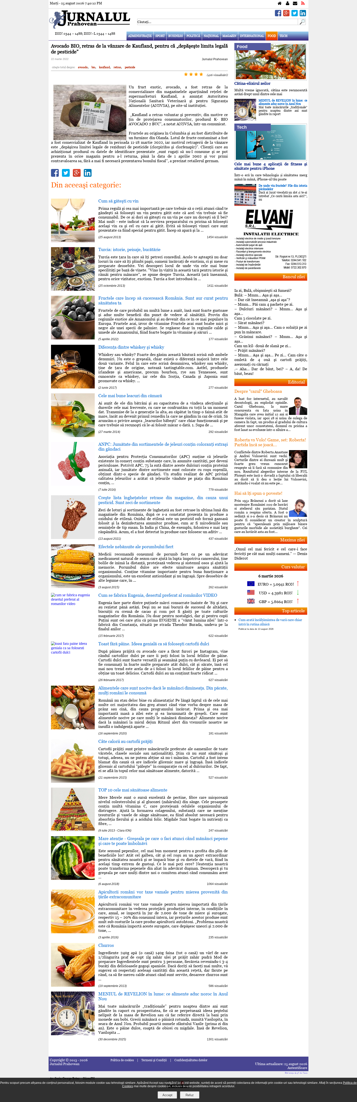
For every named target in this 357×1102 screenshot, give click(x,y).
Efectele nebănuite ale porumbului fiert (135, 546)
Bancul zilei (294, 276)
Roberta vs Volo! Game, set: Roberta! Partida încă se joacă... (270, 442)
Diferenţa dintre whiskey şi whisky (131, 347)
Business (175, 36)
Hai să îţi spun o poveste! (258, 493)
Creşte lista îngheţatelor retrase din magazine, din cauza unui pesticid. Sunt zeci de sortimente (163, 500)
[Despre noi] (287, 3)
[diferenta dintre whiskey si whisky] (73, 387)
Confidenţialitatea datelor (190, 1060)
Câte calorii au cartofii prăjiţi (125, 741)
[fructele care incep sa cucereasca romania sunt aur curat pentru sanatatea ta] (73, 338)
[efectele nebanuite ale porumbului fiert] (73, 587)
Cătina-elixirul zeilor (252, 83)
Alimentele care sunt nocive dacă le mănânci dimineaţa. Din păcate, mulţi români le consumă (163, 690)
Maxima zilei (292, 539)
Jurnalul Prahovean (215, 59)
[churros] (73, 985)
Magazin (229, 36)
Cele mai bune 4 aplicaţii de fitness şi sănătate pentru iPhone (270, 166)
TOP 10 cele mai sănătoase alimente (132, 789)
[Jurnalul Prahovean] (280, 3)
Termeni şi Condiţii (154, 1060)
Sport (160, 36)
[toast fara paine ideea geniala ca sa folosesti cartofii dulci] (73, 652)
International (252, 36)
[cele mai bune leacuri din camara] (73, 436)
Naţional (211, 36)
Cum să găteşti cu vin (118, 200)
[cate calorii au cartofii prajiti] (73, 781)
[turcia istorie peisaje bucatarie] (73, 289)
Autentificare (297, 1068)
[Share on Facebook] (278, 15)
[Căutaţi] (302, 24)
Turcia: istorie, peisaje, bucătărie (129, 249)
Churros (106, 945)
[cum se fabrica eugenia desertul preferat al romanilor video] (73, 604)
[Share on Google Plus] (286, 15)
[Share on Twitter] (294, 15)
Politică (193, 36)
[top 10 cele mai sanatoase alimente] (73, 830)
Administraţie (140, 36)
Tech (284, 36)
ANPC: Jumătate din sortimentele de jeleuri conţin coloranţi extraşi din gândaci (163, 447)
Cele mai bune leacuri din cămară (130, 395)
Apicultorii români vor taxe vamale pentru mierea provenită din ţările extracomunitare (163, 894)
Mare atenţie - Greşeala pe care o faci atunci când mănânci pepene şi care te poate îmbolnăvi (163, 841)
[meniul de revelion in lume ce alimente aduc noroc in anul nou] (73, 1034)
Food (272, 36)
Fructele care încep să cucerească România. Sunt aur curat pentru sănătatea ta (163, 300)
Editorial (296, 382)
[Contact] (295, 3)
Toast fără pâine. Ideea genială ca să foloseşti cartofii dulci (153, 643)
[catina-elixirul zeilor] (271, 79)
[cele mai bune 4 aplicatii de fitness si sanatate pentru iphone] (271, 160)
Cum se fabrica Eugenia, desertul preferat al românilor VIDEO (157, 595)
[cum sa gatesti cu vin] (73, 241)
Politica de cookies (122, 1060)
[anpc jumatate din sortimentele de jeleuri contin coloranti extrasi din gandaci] (73, 484)
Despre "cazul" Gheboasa (258, 391)
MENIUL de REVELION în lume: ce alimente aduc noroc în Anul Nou (163, 996)
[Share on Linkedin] (303, 15)
